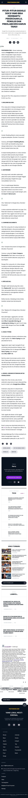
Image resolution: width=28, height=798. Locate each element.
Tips (16, 744)
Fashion (5, 744)
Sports (4, 741)
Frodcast (3, 776)
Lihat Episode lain (8, 582)
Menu (2, 2)
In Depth (17, 741)
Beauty (5, 750)
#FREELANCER (6, 448)
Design (4, 756)
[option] (6, 690)
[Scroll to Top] (25, 705)
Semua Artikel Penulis (14, 477)
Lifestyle (17, 735)
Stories (16, 738)
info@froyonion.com (8, 765)
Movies (4, 735)
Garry (7, 38)
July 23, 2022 (15, 38)
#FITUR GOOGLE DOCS (19, 448)
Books (16, 753)
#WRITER (14, 451)
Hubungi (3, 788)
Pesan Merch (6, 699)
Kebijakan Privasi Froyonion (7, 785)
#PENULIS (5, 451)
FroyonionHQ (18, 750)
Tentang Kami (4, 782)
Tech (4, 747)
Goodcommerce (14, 795)
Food (4, 753)
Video (2, 779)
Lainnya (22, 493)
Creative (17, 747)
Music (4, 738)
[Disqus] (14, 662)
